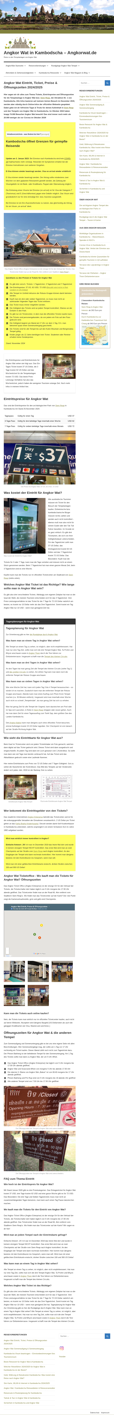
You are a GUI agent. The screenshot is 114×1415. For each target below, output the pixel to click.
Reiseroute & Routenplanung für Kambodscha (23, 1393)
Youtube (62, 1357)
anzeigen (45, 134)
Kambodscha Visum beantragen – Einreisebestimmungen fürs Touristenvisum (93, 116)
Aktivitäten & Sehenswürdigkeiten (20, 73)
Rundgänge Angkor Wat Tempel (64, 66)
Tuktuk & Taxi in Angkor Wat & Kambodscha (22, 1398)
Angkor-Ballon (15, 723)
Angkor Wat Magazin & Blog (76, 73)
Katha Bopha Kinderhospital (26, 824)
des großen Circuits (17, 672)
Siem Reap (45, 98)
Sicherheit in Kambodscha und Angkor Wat (21, 1403)
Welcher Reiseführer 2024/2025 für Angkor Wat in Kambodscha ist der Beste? (93, 136)
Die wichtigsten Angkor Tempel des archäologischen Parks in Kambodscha (93, 208)
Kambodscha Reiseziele (49, 73)
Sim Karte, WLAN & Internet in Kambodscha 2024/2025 (27, 1383)
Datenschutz (94, 1413)
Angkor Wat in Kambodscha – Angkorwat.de (50, 52)
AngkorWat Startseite (14, 66)
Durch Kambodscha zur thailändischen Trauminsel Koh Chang (94, 320)
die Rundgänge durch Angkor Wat (44, 634)
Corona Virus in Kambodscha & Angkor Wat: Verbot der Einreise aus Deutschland (94, 248)
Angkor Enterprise (35, 817)
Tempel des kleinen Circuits (55, 656)
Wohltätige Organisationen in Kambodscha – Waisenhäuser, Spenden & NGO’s (92, 236)
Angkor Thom (34, 653)
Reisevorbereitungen (37, 66)
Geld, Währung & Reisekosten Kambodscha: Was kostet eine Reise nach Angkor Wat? (94, 147)
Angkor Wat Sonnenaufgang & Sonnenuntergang (24, 1349)
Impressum (105, 1413)
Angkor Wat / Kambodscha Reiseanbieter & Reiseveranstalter (29, 1388)
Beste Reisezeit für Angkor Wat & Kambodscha (23, 1362)
